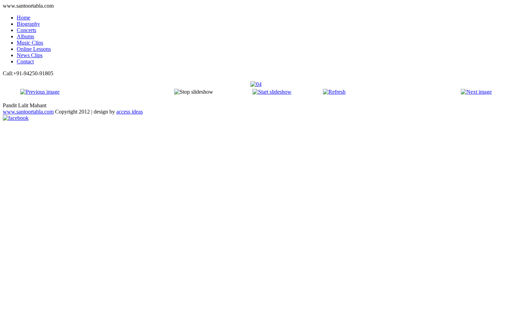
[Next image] (476, 92)
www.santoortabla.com (28, 112)
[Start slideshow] (272, 92)
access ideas (129, 112)
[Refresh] (334, 92)
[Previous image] (40, 92)
